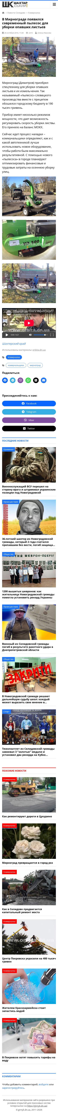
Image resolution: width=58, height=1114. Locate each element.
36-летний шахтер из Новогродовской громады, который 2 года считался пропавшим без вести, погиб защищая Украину (28, 541)
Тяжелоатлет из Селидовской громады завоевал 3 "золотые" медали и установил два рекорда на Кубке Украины (28, 751)
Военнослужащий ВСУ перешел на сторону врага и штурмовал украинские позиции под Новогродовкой (29, 489)
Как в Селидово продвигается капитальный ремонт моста (22, 911)
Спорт (6, 711)
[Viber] (20, 380)
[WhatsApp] (28, 380)
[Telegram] (12, 380)
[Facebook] (5, 380)
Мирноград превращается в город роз (27, 862)
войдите (44, 1084)
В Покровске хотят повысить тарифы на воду (28, 1059)
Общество (8, 554)
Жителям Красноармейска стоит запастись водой (24, 1009)
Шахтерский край (13, 343)
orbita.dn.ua (39, 349)
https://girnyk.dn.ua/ (37, 1105)
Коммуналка (14, 357)
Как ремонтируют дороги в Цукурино (27, 816)
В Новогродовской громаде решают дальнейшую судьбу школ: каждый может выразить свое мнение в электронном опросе (26, 699)
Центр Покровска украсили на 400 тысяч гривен (29, 960)
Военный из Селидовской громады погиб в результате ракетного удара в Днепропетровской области (27, 646)
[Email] (43, 380)
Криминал (9, 449)
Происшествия (11, 501)
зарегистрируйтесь (13, 1087)
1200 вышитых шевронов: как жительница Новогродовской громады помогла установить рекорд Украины (28, 594)
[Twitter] (36, 380)
